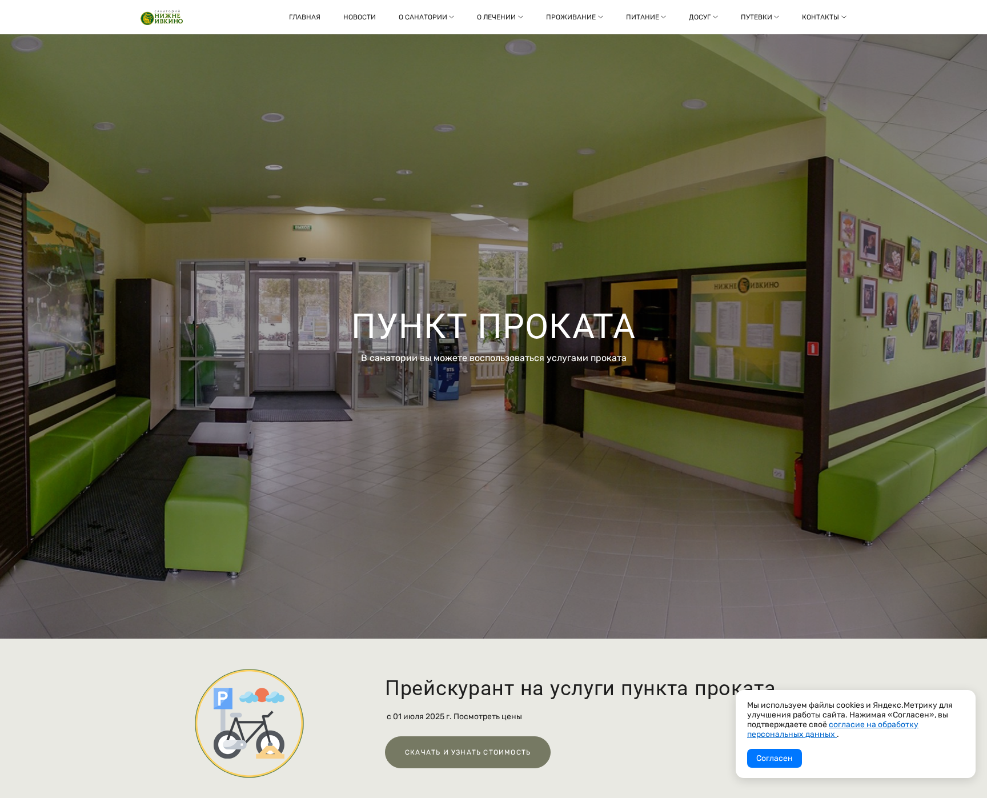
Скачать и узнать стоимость (468, 752)
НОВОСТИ (359, 17)
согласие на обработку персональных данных (832, 729)
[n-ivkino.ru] (162, 17)
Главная (304, 17)
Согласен (774, 758)
